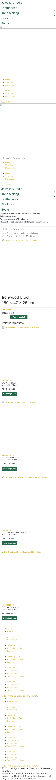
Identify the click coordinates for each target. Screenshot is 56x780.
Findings (7, 18)
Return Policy (12, 673)
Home (7, 79)
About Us (11, 629)
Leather (10, 651)
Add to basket (19, 317)
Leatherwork (9, 7)
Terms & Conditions (15, 676)
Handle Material (26, 233)
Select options (9, 394)
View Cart (9, 82)
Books (5, 23)
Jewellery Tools (11, 2)
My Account (10, 85)
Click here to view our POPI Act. (20, 695)
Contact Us (12, 631)
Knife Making (10, 13)
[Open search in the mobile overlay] (28, 158)
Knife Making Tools (15, 648)
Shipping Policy (13, 670)
